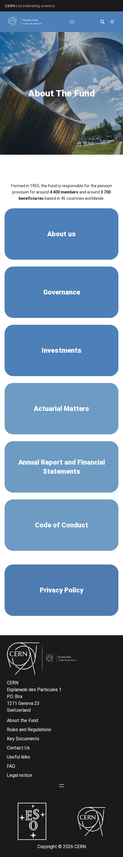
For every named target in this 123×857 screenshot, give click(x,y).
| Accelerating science (30, 5)
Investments (61, 350)
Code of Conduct (61, 525)
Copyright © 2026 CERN (61, 846)
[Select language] (112, 21)
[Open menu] (72, 21)
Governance (61, 292)
